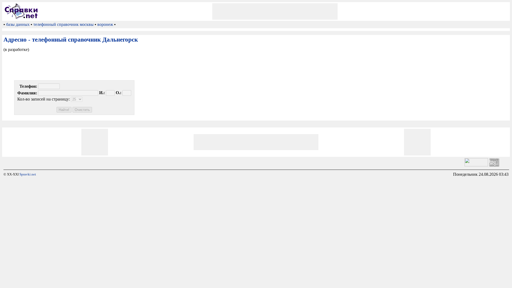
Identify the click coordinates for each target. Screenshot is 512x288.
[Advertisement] (275, 11)
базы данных (18, 24)
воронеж (105, 24)
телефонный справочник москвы (63, 24)
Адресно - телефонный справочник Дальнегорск (70, 39)
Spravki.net (27, 174)
